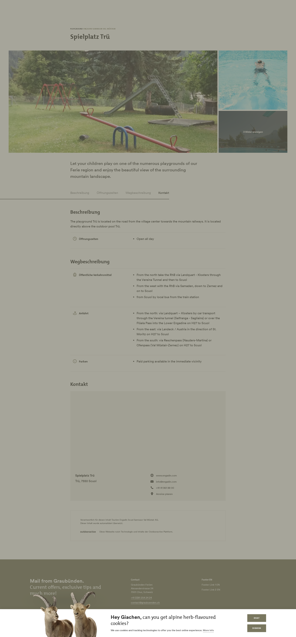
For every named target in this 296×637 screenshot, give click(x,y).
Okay (257, 618)
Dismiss (256, 628)
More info (208, 630)
